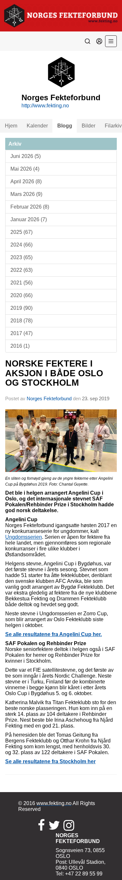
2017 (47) (21, 333)
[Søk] (87, 41)
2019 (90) (21, 308)
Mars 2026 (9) (26, 194)
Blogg (64, 125)
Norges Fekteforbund (49, 398)
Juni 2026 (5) (25, 156)
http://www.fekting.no (45, 105)
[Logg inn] (99, 41)
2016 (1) (20, 346)
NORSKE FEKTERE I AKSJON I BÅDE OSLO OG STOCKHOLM (54, 373)
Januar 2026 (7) (28, 219)
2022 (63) (21, 270)
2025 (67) (21, 232)
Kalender (37, 125)
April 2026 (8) (26, 181)
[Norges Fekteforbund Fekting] (61, 15)
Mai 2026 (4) (24, 169)
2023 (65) (21, 257)
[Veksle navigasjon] (111, 41)
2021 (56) (21, 282)
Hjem (11, 125)
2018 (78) (21, 320)
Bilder (88, 125)
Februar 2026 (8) (29, 207)
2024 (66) (21, 244)
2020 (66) (21, 295)
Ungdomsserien (23, 537)
